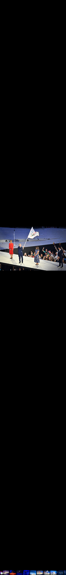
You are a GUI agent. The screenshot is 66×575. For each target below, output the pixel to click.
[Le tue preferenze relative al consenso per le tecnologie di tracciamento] (2, 573)
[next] (64, 286)
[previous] (1, 286)
